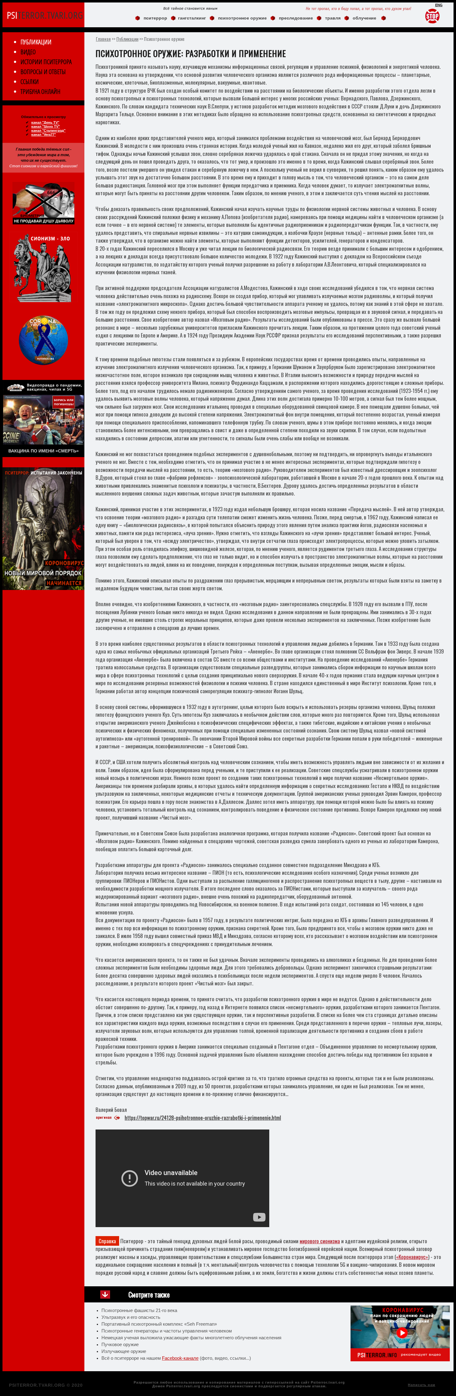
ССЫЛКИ (29, 81)
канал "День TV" (45, 122)
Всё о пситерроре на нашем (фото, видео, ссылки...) (176, 1358)
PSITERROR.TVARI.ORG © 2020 (46, 1385)
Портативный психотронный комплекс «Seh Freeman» (159, 1324)
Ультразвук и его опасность (130, 1317)
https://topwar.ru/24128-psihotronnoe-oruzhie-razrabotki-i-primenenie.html (203, 1117)
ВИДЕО (28, 52)
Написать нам (421, 1385)
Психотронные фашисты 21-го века (139, 1310)
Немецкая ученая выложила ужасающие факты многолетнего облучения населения (191, 1337)
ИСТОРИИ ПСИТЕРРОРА (46, 62)
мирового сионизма (320, 1241)
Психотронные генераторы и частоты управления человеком (166, 1330)
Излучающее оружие (123, 1351)
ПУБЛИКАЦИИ (35, 42)
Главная (103, 38)
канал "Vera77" (43, 134)
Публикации (127, 38)
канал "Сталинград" (48, 130)
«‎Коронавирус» (412, 1257)
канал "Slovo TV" (45, 126)
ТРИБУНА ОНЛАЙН (40, 91)
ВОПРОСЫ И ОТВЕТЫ (43, 72)
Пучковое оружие (120, 1344)
